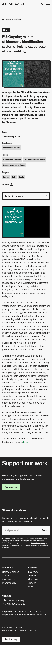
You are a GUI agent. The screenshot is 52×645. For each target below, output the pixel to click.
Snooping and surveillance (14, 165)
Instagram (33, 571)
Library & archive (10, 571)
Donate (8, 487)
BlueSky (32, 582)
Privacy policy (9, 582)
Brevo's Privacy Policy (38, 543)
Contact (6, 575)
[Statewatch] (13, 4)
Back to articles (14, 19)
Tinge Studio (31, 630)
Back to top (11, 639)
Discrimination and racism (34, 159)
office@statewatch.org (13, 600)
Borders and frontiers (12, 159)
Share (5, 184)
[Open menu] (48, 4)
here (25, 441)
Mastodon (33, 579)
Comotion (20, 630)
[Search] (42, 4)
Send (45, 530)
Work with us (8, 579)
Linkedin (32, 575)
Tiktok (31, 586)
